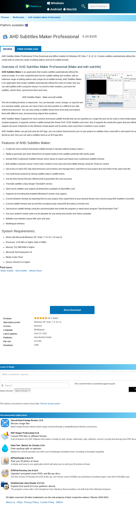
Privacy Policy (31, 502)
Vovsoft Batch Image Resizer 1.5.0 (27, 420)
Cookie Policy (47, 502)
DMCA (59, 502)
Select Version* (7, 391)
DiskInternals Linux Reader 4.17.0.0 (27, 483)
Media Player (36, 271)
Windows (57, 3)
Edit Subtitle (21, 271)
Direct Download (72, 310)
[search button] (83, 6)
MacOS (72, 9)
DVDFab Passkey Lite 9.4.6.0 (24, 470)
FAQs (20, 502)
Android (56, 9)
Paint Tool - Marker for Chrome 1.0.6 (28, 445)
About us (10, 502)
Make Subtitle (7, 271)
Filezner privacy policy (50, 403)
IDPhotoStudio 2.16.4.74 (22, 458)
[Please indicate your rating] (35, 318)
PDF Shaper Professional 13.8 (25, 433)
